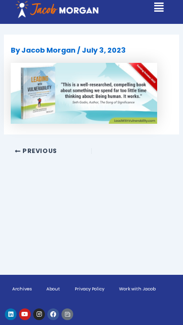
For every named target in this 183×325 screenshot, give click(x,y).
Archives (22, 289)
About (53, 289)
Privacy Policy (89, 289)
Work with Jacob (137, 289)
